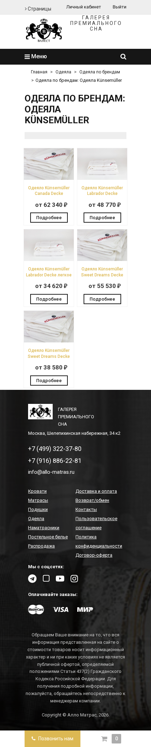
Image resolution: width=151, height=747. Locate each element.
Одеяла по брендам (99, 72)
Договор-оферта (94, 555)
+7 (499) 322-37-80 (54, 448)
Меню (38, 56)
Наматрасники (43, 527)
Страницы (39, 9)
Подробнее (49, 217)
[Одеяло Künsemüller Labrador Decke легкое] (49, 259)
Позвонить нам (55, 738)
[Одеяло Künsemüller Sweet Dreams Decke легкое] (49, 340)
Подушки (38, 509)
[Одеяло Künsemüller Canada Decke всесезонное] (49, 178)
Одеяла (63, 72)
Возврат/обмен (92, 500)
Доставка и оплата (96, 491)
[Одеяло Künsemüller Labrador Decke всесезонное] (102, 178)
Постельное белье (48, 536)
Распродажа (41, 546)
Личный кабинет (83, 6)
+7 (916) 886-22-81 (54, 460)
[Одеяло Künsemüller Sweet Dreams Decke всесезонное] (102, 259)
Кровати (37, 491)
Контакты (86, 509)
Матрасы (38, 500)
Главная (39, 72)
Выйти (119, 6)
